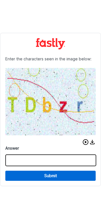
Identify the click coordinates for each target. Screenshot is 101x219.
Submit (50, 175)
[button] (85, 142)
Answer (12, 148)
